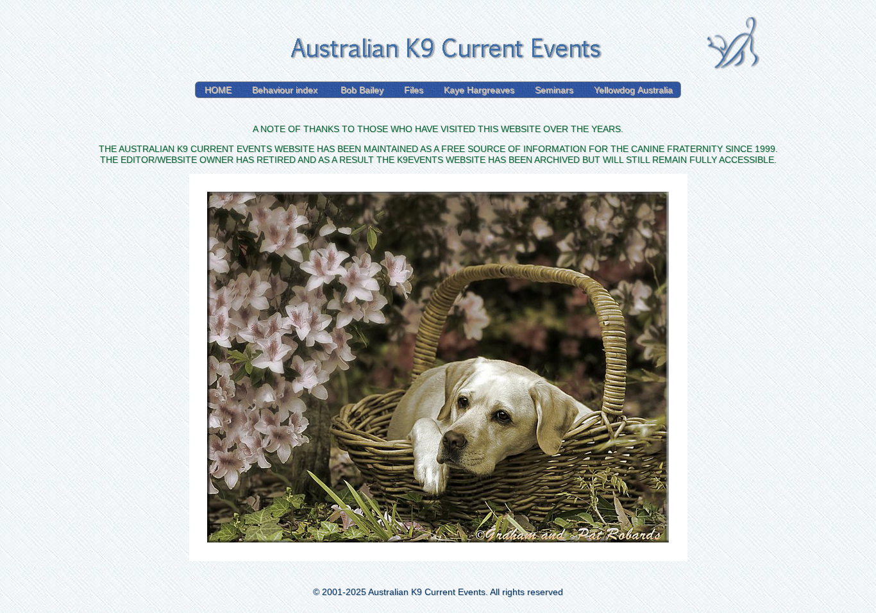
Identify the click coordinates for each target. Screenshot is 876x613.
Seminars (554, 90)
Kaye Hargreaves (479, 90)
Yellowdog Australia (633, 90)
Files (413, 90)
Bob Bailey (362, 90)
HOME (218, 90)
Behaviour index (286, 90)
